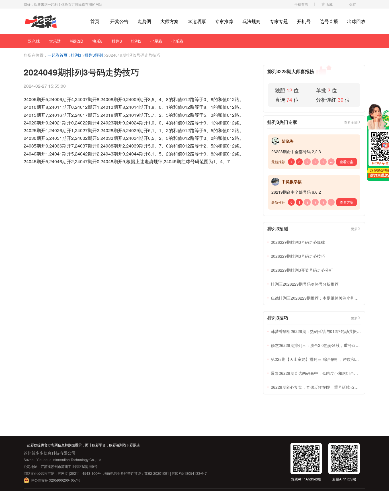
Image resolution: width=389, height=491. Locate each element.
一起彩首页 (57, 55)
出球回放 (356, 21)
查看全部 (351, 122)
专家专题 (279, 21)
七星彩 (156, 41)
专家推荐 (224, 21)
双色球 (34, 41)
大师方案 (169, 21)
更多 (354, 228)
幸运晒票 (197, 21)
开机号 (304, 21)
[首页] (41, 21)
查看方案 (346, 161)
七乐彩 (177, 41)
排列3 (117, 41)
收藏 (329, 4)
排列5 (136, 41)
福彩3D (76, 41)
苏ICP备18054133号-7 (189, 473)
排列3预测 (94, 55)
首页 (94, 21)
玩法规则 (251, 21)
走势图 (144, 21)
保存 (352, 4)
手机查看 (301, 4)
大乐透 (55, 41)
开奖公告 (119, 21)
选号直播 (329, 21)
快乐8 (97, 41)
